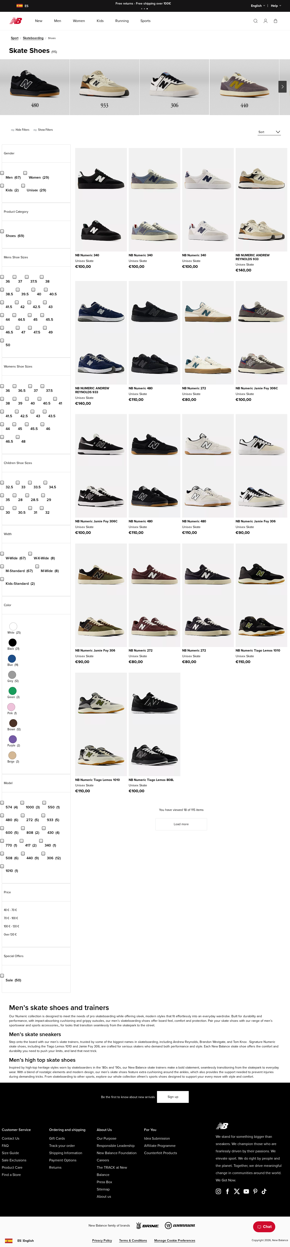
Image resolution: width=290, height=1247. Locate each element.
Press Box (104, 1182)
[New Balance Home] (17, 21)
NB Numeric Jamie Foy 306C (257, 388)
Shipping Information (65, 1153)
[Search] (255, 21)
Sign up (173, 1097)
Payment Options (62, 1160)
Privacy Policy (102, 1240)
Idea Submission (157, 1138)
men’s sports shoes (153, 1077)
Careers (103, 1160)
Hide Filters (22, 130)
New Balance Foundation (117, 1153)
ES (25, 1241)
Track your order (62, 1145)
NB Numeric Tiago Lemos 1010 (258, 650)
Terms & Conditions (133, 1240)
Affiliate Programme (160, 1145)
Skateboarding (33, 38)
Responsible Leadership (116, 1145)
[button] (265, 21)
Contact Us (10, 1138)
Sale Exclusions (14, 1160)
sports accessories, (45, 1025)
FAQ (5, 1145)
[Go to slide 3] (147, 9)
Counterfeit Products (160, 1153)
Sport (14, 38)
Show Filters (45, 130)
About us (104, 1196)
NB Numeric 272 (194, 388)
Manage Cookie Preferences (174, 1240)
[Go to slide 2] (145, 9)
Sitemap (103, 1189)
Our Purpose (106, 1138)
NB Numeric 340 (87, 255)
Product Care (12, 1167)
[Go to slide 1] (142, 9)
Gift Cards (57, 1138)
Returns (55, 1167)
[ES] (16, 6)
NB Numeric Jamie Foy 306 (256, 521)
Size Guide (10, 1153)
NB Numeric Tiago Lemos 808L (151, 780)
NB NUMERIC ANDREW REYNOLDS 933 (253, 257)
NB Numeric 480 (141, 388)
